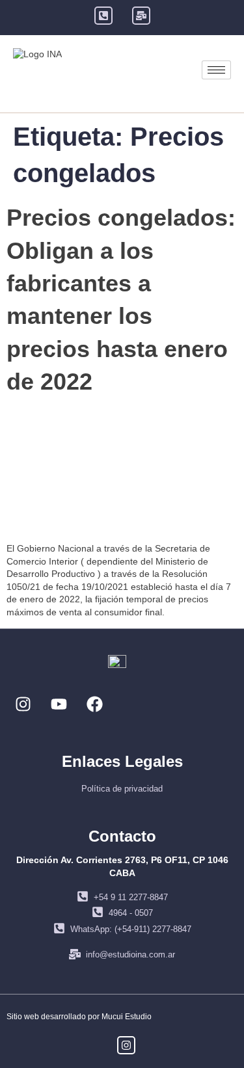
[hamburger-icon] (216, 69)
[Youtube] (58, 704)
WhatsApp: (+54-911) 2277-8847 (130, 929)
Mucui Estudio (127, 1016)
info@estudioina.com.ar (130, 954)
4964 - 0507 (131, 913)
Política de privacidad (122, 789)
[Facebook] (94, 704)
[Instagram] (23, 704)
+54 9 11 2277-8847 (131, 897)
